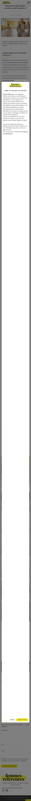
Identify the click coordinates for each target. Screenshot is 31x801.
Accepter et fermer (22, 719)
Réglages (12, 719)
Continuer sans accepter (20, 80)
